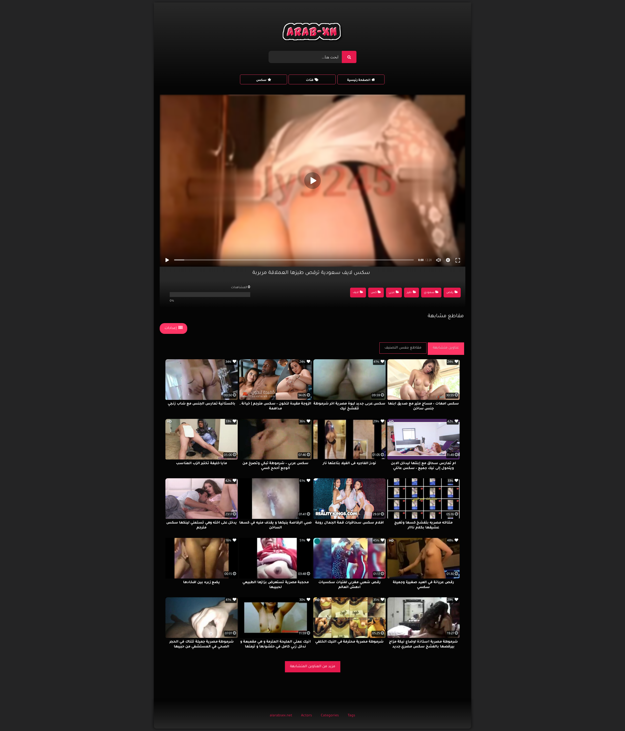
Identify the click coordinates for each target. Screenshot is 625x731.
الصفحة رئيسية (358, 80)
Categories (330, 716)
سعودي (429, 292)
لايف (356, 292)
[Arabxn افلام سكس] (312, 33)
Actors (306, 716)
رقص (449, 292)
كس (374, 292)
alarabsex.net (281, 716)
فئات (309, 80)
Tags (351, 716)
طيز (409, 292)
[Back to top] (609, 716)
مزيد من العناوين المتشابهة (312, 667)
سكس (261, 80)
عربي (392, 292)
